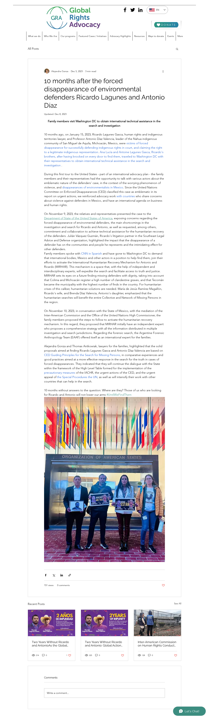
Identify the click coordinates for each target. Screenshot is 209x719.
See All (177, 603)
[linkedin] (140, 10)
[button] (177, 49)
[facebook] (125, 10)
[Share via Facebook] (45, 575)
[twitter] (133, 10)
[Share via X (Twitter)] (53, 575)
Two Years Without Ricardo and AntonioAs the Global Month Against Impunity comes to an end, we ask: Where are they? (50, 643)
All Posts (33, 48)
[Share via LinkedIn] (61, 575)
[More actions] (163, 71)
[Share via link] (69, 575)
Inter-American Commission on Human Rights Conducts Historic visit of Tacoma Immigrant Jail (157, 643)
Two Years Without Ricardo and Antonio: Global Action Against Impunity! (103, 643)
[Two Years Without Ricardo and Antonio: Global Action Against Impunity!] (104, 623)
